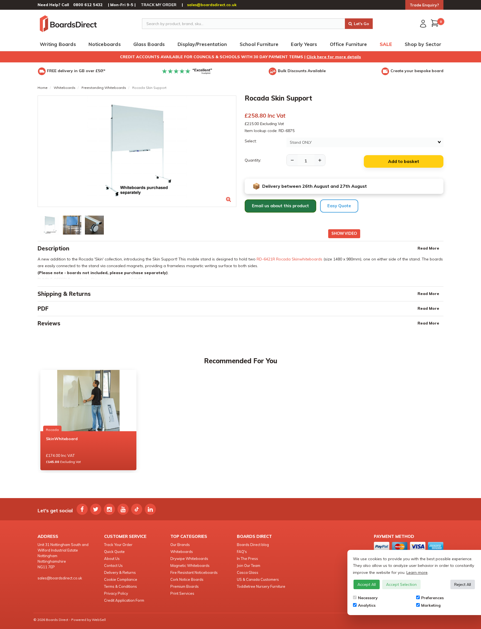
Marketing (431, 605)
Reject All (462, 584)
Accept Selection (401, 584)
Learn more (417, 572)
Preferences (432, 597)
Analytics (367, 605)
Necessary (368, 597)
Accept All (366, 584)
